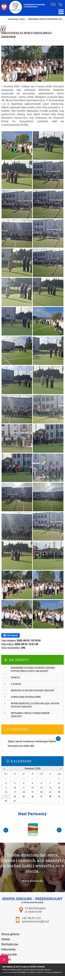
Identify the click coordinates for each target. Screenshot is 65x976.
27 (41, 796)
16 (6, 792)
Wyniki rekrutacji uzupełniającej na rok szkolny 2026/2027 (35, 705)
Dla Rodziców (9, 944)
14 (50, 788)
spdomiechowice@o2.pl (54, 5)
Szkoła (5, 939)
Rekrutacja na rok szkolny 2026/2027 (33, 690)
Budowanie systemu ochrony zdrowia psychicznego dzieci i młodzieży (33, 669)
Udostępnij (12, 635)
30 (6, 801)
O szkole (16, 684)
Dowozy (15, 677)
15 (59, 788)
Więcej (32, 738)
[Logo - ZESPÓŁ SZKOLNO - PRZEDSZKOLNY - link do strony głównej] (23, 7)
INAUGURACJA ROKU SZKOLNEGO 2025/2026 (26, 35)
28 (50, 796)
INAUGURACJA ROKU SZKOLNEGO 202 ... (45, 19)
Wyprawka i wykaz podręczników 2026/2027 (30, 715)
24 (15, 796)
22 (59, 792)
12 (32, 788)
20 (41, 792)
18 (24, 792)
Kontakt (6, 959)
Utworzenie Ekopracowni (26, 697)
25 (24, 796)
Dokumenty (8, 949)
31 (15, 801)
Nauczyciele (9, 954)
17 (15, 792)
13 (41, 788)
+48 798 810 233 (60, 5)
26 (32, 796)
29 (59, 796)
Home (22, 19)
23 (6, 796)
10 (15, 788)
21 (50, 792)
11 (24, 788)
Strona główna (10, 934)
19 (32, 792)
